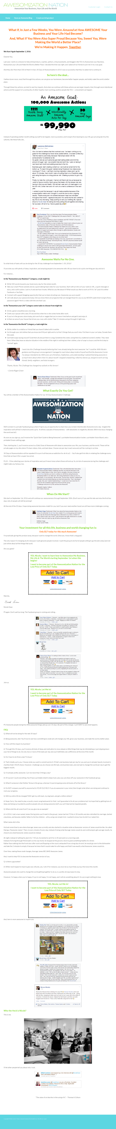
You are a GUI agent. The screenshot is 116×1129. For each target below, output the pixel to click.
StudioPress (34, 1118)
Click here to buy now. (58, 589)
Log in (45, 1118)
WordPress (40, 1118)
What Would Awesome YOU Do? (38, 6)
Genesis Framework (25, 1118)
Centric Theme (16, 1118)
